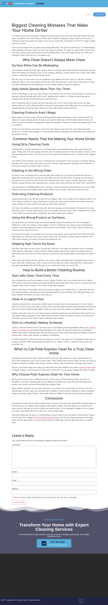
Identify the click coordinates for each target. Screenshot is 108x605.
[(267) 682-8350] (44, 543)
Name (15, 472)
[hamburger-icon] (88, 14)
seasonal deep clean (88, 367)
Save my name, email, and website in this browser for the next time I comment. (45, 497)
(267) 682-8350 (57, 542)
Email (15, 480)
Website (15, 489)
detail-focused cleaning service (46, 417)
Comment (16, 445)
